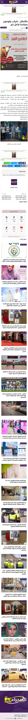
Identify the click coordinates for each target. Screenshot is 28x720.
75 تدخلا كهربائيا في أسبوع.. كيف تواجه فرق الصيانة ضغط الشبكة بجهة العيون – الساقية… (13, 685)
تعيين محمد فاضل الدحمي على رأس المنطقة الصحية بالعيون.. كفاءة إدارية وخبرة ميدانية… (14, 326)
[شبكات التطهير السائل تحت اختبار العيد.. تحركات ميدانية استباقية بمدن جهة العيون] (14, 585)
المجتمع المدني (3, 27)
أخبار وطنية (23, 421)
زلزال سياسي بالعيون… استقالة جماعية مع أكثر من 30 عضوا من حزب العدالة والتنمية (14, 639)
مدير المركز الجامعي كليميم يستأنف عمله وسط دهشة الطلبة (6, 197)
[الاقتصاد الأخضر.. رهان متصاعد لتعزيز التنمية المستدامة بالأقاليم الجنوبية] (14, 515)
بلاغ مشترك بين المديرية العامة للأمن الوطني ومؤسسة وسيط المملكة (14, 617)
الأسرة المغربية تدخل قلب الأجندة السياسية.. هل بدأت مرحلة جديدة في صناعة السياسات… (14, 437)
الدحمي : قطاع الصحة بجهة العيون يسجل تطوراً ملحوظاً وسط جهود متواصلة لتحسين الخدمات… (14, 548)
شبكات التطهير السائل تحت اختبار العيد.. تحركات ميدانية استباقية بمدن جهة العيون (15, 595)
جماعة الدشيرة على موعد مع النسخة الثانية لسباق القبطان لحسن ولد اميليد (14, 372)
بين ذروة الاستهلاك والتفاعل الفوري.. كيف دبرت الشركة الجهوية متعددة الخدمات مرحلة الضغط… (14, 572)
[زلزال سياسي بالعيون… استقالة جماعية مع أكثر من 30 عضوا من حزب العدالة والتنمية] (14, 629)
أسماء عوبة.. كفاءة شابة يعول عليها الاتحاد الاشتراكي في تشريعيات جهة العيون (14, 304)
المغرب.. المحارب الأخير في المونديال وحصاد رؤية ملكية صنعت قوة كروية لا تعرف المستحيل (14, 395)
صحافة (24, 488)
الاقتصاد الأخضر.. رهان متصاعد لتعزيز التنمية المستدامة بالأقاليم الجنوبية (14, 525)
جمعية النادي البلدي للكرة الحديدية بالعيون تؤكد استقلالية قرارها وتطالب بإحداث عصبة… (13, 260)
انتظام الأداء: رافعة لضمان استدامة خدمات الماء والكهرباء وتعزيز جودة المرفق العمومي (14, 459)
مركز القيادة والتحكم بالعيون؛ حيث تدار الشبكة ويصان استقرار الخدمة (15, 481)
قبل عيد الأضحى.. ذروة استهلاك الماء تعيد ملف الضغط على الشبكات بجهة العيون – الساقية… (14, 663)
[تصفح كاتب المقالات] (14, 182)
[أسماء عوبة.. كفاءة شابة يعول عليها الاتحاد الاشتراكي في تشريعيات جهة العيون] (14, 294)
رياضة (25, 379)
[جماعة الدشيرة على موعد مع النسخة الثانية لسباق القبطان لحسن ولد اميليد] (14, 362)
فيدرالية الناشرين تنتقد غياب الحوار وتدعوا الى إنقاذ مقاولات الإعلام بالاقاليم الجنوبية (14, 503)
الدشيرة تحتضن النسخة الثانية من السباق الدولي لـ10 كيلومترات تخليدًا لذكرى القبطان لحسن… (14, 349)
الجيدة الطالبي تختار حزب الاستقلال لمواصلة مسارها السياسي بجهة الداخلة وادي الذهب (14, 282)
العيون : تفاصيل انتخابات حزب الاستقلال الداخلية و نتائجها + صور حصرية (20, 197)
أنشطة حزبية (23, 624)
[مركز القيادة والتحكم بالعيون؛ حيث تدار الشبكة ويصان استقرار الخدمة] (14, 471)
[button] (22, 163)
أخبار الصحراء (23, 245)
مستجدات (24, 556)
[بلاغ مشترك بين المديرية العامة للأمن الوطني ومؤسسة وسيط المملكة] (14, 607)
